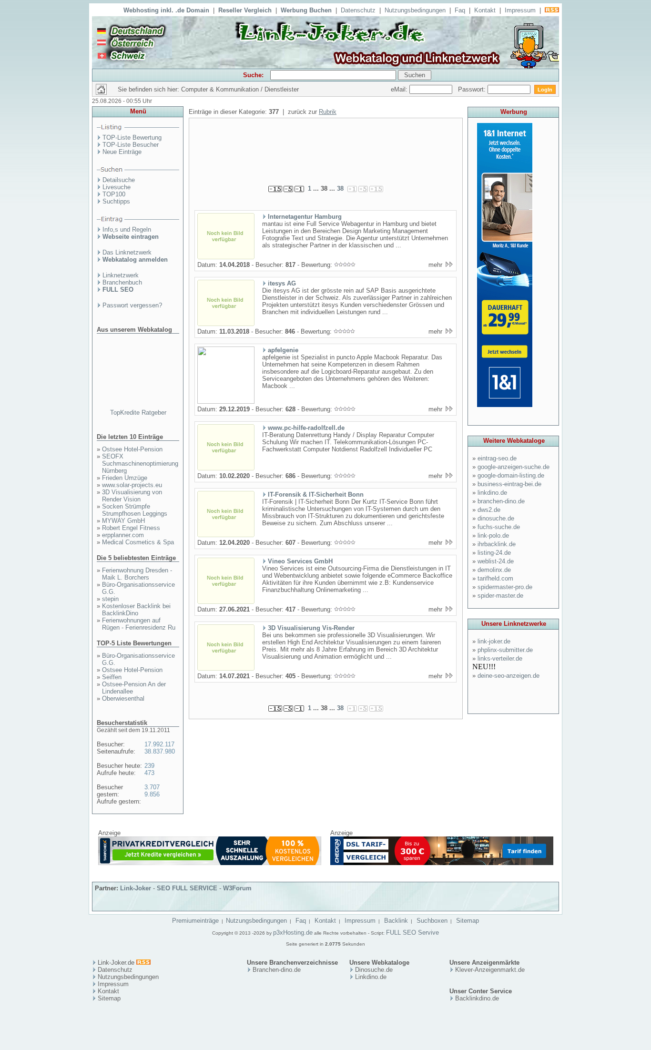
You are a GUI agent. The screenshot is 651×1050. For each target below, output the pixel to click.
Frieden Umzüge (124, 477)
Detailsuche (118, 179)
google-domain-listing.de (511, 475)
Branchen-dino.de (277, 969)
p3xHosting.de (293, 932)
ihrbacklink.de (497, 544)
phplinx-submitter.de (505, 649)
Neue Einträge (122, 151)
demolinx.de (494, 569)
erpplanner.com (123, 535)
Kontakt (485, 10)
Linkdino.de (371, 976)
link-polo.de (493, 535)
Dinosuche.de (374, 969)
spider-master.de (500, 595)
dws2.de (489, 509)
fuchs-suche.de (499, 526)
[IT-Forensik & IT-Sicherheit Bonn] (225, 535)
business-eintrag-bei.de (509, 484)
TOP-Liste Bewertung (132, 137)
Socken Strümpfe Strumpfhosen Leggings (134, 510)
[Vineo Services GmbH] (225, 602)
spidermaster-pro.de (505, 587)
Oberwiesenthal (123, 698)
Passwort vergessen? (132, 305)
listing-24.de (494, 552)
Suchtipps (116, 201)
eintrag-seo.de (497, 458)
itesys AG (282, 283)
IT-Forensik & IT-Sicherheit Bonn (316, 494)
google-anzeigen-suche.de (513, 466)
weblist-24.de (496, 561)
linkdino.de (492, 492)
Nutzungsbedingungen (415, 10)
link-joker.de (494, 641)
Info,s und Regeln (126, 229)
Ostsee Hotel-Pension (132, 449)
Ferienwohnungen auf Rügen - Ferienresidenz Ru (138, 624)
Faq (460, 10)
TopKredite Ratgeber (138, 412)
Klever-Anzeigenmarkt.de (490, 969)
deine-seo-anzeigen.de (508, 675)
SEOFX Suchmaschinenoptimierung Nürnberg (140, 463)
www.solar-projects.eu (132, 485)
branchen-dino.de (501, 501)
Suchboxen (432, 920)
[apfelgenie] (225, 402)
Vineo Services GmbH (300, 561)
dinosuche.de (496, 518)
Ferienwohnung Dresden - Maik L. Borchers (137, 574)
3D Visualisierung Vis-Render (311, 628)
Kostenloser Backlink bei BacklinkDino (136, 609)
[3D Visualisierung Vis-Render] (225, 669)
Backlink (396, 920)
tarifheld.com (495, 578)
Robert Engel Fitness (131, 527)
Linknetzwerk (120, 275)
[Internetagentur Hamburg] (225, 257)
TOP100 (113, 194)
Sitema (107, 998)
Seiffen (112, 677)
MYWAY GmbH (123, 520)
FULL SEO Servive (412, 932)
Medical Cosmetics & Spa (138, 542)
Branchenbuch (122, 282)
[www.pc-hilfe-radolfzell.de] (225, 468)
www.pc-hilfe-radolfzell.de (306, 427)
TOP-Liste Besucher (130, 144)
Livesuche (116, 187)
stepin (110, 598)
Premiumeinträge (195, 920)
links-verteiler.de (500, 658)
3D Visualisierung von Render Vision (132, 496)
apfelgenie (283, 350)
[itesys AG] (225, 324)
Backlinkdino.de (477, 998)
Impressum (520, 10)
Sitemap (467, 920)
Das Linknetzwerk (127, 252)
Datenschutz (358, 10)
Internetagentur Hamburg (305, 216)
